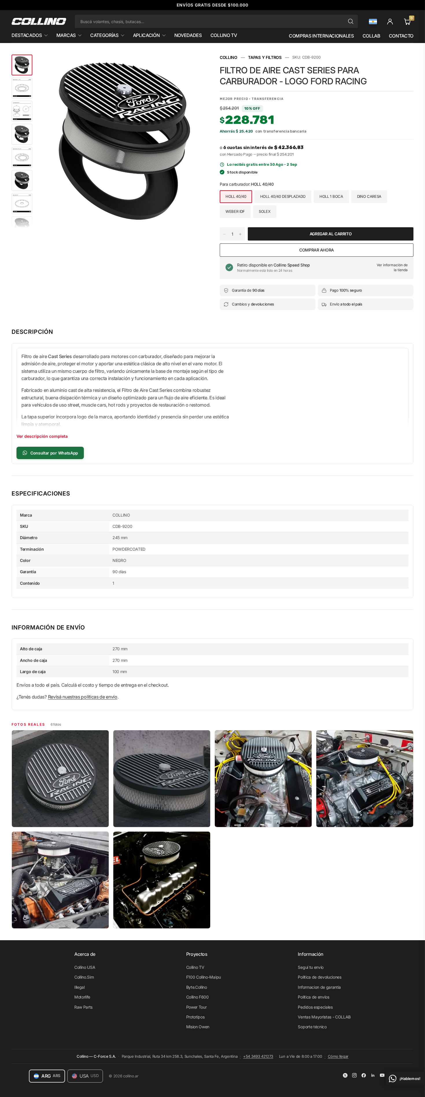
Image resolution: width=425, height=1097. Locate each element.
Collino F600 (197, 996)
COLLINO (228, 57)
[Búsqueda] (350, 21)
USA (89, 1076)
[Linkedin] (373, 1075)
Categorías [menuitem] (104, 35)
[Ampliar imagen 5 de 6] (60, 880)
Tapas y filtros (264, 57)
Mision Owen (197, 1026)
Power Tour (196, 1007)
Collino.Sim (84, 977)
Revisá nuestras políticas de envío (82, 697)
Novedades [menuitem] (188, 35)
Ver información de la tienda (392, 267)
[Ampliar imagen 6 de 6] (161, 880)
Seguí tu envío (311, 967)
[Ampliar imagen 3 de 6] (263, 778)
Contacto (401, 36)
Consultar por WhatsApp (54, 452)
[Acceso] (390, 21)
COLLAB (371, 36)
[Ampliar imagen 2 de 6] (161, 778)
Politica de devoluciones (319, 977)
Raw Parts (83, 1007)
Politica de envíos (313, 996)
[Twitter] (345, 1075)
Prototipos (195, 1016)
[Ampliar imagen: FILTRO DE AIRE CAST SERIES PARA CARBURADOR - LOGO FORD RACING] (199, 66)
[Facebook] (363, 1075)
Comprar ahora (316, 249)
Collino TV (195, 967)
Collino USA (84, 967)
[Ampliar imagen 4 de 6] (364, 778)
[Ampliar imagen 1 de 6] (60, 778)
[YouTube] (382, 1075)
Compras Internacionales (321, 36)
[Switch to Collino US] (373, 21)
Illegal (79, 987)
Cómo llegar (338, 1056)
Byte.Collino (196, 987)
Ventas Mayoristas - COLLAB (324, 1016)
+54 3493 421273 (258, 1056)
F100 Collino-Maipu (203, 977)
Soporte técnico (312, 1026)
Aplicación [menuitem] (146, 35)
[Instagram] (354, 1075)
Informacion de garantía (319, 987)
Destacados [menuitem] (27, 35)
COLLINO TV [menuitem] (223, 35)
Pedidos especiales (315, 1007)
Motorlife (82, 996)
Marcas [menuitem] (66, 35)
